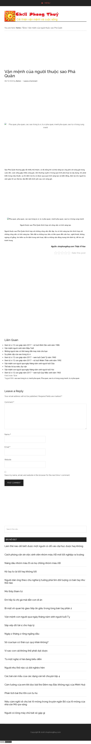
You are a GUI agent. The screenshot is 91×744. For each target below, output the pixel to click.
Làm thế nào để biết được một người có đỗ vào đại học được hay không (44, 546)
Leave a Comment (30, 81)
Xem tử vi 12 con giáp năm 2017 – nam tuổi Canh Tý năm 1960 (30, 357)
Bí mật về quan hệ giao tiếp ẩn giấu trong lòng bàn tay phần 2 (38, 608)
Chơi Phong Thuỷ (45, 16)
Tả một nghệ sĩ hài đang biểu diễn (23, 659)
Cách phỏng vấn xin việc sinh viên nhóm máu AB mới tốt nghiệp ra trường (44, 554)
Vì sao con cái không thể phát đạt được (26, 650)
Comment (9, 402)
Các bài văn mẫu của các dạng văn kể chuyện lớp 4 (32, 676)
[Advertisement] (45, 51)
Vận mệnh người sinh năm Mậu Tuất (19, 348)
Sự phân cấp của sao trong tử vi (18, 354)
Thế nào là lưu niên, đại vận (16, 366)
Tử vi (15, 376)
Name (8, 434)
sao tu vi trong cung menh (58, 378)
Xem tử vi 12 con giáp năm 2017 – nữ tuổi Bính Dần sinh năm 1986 (32, 345)
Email (7, 447)
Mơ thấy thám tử (14, 591)
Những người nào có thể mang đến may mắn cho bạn (26, 351)
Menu (47, 3)
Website (8, 460)
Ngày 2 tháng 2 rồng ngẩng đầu (22, 633)
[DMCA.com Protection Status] (6, 742)
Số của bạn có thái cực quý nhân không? (26, 642)
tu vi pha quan (74, 378)
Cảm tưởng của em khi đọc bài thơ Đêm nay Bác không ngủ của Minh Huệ (45, 684)
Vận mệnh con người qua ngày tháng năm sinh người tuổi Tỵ (37, 616)
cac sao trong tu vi (21, 378)
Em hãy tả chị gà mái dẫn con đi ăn (23, 599)
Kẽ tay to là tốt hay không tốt (21, 571)
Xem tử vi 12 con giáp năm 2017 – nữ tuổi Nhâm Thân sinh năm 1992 (33, 360)
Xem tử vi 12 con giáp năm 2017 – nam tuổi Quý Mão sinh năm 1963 (33, 373)
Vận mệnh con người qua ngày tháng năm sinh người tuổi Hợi (29, 370)
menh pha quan (34, 378)
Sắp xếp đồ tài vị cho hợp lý (19, 625)
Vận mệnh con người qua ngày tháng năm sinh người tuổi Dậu (30, 363)
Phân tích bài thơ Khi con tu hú (21, 693)
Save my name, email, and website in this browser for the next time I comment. (37, 475)
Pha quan (44, 378)
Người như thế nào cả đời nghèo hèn (25, 667)
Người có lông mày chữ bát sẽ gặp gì (25, 712)
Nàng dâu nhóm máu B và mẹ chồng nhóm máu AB (33, 563)
